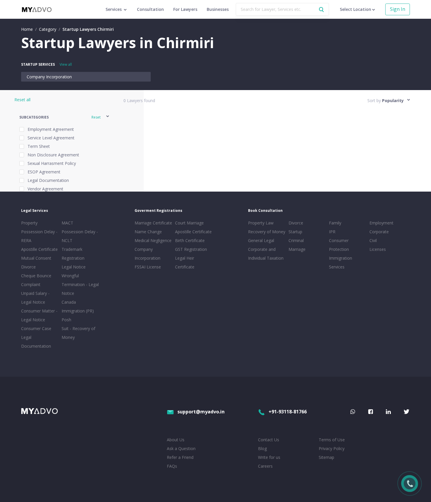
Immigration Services (340, 262)
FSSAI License (148, 267)
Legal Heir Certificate (184, 262)
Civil (373, 240)
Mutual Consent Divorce (36, 262)
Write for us (269, 457)
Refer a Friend (180, 457)
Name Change (148, 231)
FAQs (172, 466)
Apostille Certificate (39, 249)
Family (335, 223)
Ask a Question (181, 448)
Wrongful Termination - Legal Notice (80, 284)
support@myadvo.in (201, 411)
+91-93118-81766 (288, 411)
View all (66, 64)
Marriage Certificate (153, 223)
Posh (66, 319)
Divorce (296, 223)
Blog (262, 448)
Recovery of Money (266, 231)
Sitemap (326, 457)
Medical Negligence (153, 240)
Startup (295, 231)
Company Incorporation (49, 77)
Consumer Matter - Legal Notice (39, 315)
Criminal (296, 240)
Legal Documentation (36, 341)
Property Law (261, 223)
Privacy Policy (332, 448)
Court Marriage (189, 223)
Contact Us (268, 439)
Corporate (379, 231)
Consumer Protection (339, 245)
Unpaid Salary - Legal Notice (35, 297)
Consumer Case (36, 328)
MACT (67, 223)
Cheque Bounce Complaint (36, 280)
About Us (175, 439)
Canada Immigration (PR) (78, 306)
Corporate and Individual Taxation (266, 253)
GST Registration (191, 249)
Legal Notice (74, 267)
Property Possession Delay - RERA (39, 231)
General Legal (261, 240)
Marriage (297, 249)
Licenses (377, 249)
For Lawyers (185, 9)
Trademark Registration (73, 253)
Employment (381, 223)
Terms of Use (332, 439)
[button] (64, 117)
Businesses (218, 9)
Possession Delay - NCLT (80, 236)
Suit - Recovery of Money (78, 333)
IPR (332, 231)
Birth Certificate (190, 240)
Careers (265, 466)
